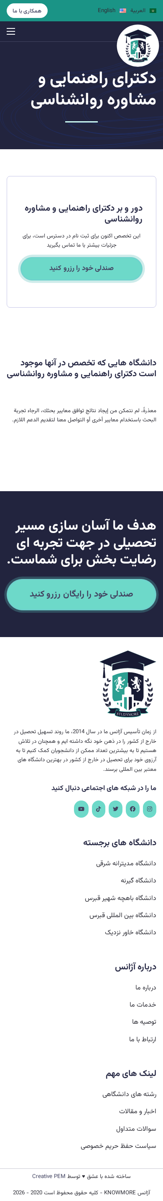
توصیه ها (144, 1022)
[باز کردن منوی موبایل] (11, 31)
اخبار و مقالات (137, 1112)
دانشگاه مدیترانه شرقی (126, 864)
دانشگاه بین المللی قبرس (122, 915)
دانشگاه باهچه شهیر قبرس (120, 898)
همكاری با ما (27, 11)
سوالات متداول (136, 1129)
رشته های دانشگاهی (129, 1094)
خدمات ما (143, 1005)
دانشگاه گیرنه (138, 881)
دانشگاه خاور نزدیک (130, 933)
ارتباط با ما (142, 1040)
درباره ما (145, 988)
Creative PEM (49, 1176)
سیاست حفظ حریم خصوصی (118, 1146)
